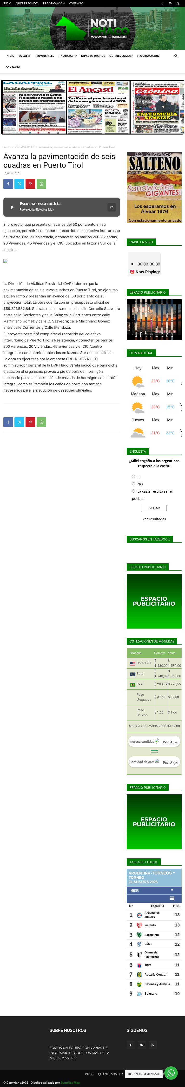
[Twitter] (178, 3)
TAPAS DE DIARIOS (93, 56)
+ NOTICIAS (65, 56)
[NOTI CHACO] (92, 28)
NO (140, 484)
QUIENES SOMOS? (27, 3)
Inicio (6, 147)
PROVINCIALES (44, 56)
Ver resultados (154, 519)
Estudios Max (70, 1083)
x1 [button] (112, 207)
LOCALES (24, 56)
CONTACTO (76, 3)
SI (139, 477)
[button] (176, 56)
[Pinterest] (30, 184)
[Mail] (170, 3)
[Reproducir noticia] (12, 207)
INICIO (7, 3)
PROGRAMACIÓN (54, 3)
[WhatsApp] (41, 184)
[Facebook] (162, 3)
